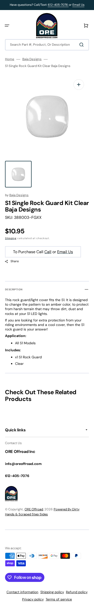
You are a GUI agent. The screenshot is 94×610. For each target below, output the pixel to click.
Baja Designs (32, 59)
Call (47, 251)
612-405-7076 (58, 5)
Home (9, 59)
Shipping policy (52, 592)
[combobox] (47, 44)
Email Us (78, 5)
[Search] (82, 44)
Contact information (22, 592)
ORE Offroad (34, 509)
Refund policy (76, 592)
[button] (7, 25)
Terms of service (59, 599)
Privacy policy (33, 599)
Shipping (11, 238)
